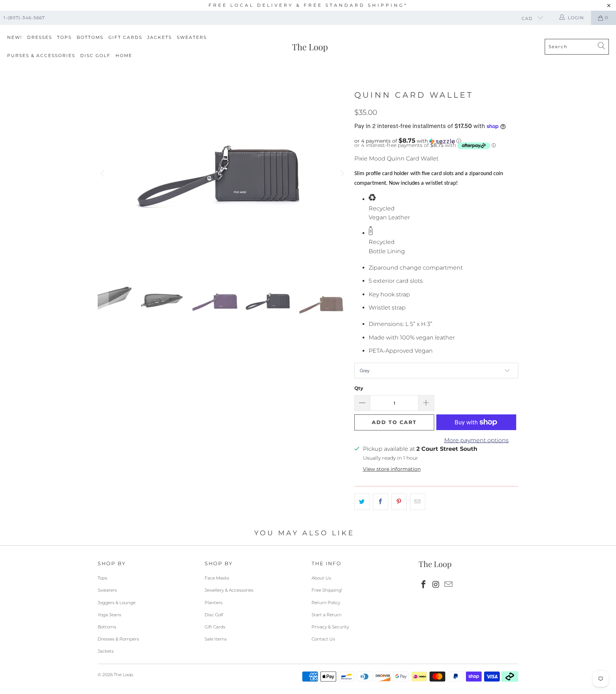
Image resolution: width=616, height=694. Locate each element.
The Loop (123, 674)
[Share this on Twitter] (362, 502)
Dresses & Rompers (118, 639)
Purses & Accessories (41, 55)
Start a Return (327, 614)
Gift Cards (125, 37)
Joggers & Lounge (116, 602)
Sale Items (216, 639)
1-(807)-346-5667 (24, 17)
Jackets (159, 37)
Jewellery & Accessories (229, 590)
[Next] (342, 173)
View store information (392, 469)
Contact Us (323, 639)
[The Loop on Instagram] (436, 585)
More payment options (476, 440)
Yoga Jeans (109, 614)
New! (14, 37)
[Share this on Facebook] (380, 502)
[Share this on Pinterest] (399, 502)
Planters (213, 602)
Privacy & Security (330, 626)
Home (123, 55)
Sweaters (192, 37)
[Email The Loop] (448, 585)
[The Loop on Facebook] (424, 585)
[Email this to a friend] (417, 502)
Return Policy (326, 602)
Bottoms (90, 37)
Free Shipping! (327, 590)
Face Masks (217, 578)
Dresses (39, 37)
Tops (64, 37)
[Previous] (103, 173)
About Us (321, 578)
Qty (358, 388)
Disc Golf (95, 55)
